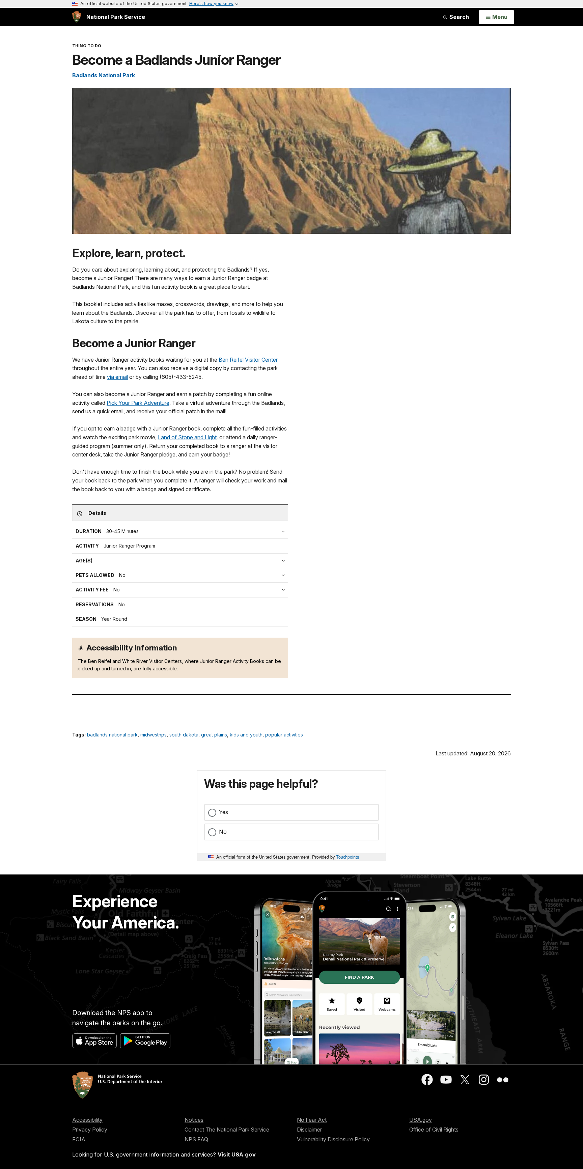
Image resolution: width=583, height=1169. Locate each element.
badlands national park (112, 734)
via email (117, 376)
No (223, 831)
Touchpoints (347, 857)
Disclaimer (309, 1129)
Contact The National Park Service (227, 1129)
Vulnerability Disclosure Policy (333, 1139)
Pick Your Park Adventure (138, 402)
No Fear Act (312, 1119)
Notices (194, 1119)
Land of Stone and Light (187, 437)
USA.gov (420, 1119)
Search (458, 16)
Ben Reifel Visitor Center (248, 359)
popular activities (284, 734)
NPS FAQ (196, 1139)
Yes (223, 812)
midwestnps (153, 734)
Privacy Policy (89, 1129)
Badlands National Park (103, 75)
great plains (214, 734)
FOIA (78, 1139)
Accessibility (87, 1119)
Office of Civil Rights (434, 1129)
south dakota (183, 734)
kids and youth (246, 734)
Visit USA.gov (237, 1154)
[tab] (182, 590)
